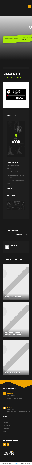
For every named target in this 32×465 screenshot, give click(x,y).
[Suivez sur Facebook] (4, 444)
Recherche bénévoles (13, 172)
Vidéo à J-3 (10, 169)
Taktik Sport (15, 463)
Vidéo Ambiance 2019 (13, 165)
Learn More (17, 148)
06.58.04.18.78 (11, 410)
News (22, 78)
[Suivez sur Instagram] (8, 444)
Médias (5, 432)
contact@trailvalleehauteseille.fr (18, 412)
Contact (5, 435)
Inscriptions (6, 425)
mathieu (7, 78)
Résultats (6, 428)
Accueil (5, 422)
